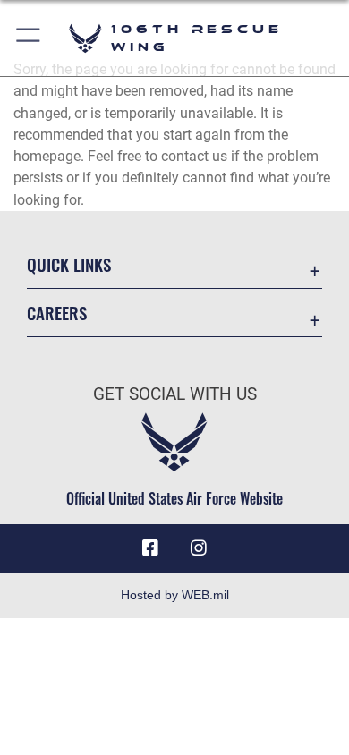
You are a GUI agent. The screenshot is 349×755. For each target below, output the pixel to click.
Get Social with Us (175, 394)
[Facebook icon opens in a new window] (150, 548)
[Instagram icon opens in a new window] (198, 548)
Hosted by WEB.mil (175, 595)
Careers (57, 313)
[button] (29, 38)
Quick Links (69, 264)
